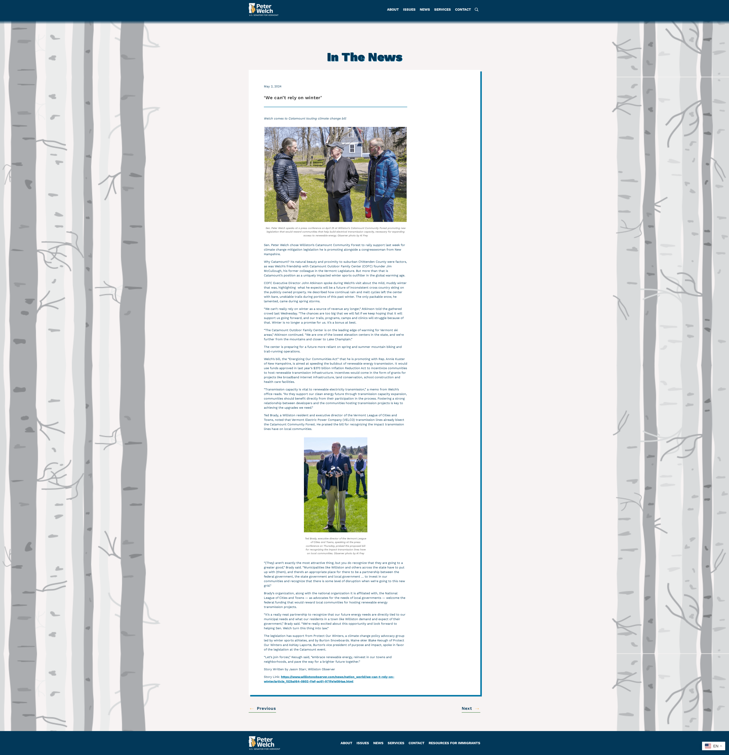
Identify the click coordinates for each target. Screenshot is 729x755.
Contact (463, 9)
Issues (409, 9)
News (425, 9)
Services (442, 9)
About (393, 9)
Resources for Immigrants (454, 743)
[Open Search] (476, 9)
